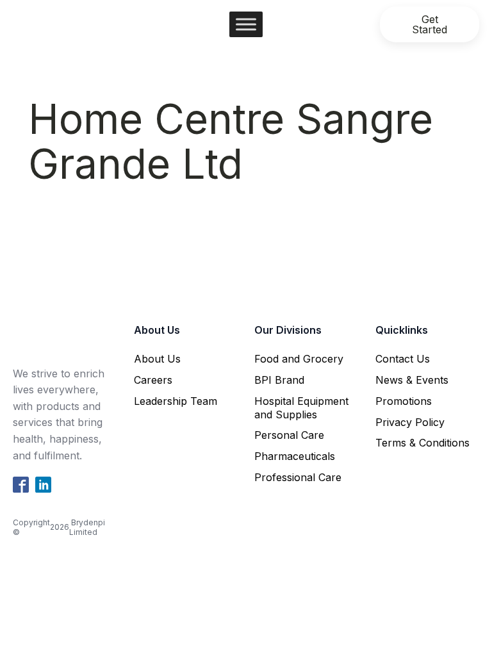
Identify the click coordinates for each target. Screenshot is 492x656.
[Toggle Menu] (246, 24)
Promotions (403, 401)
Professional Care (297, 477)
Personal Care (289, 435)
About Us (157, 358)
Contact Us (402, 358)
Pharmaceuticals (294, 456)
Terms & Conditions (422, 442)
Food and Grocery (298, 358)
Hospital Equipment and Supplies (301, 408)
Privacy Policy (410, 422)
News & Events (411, 379)
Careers (153, 379)
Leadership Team (175, 401)
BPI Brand (279, 379)
